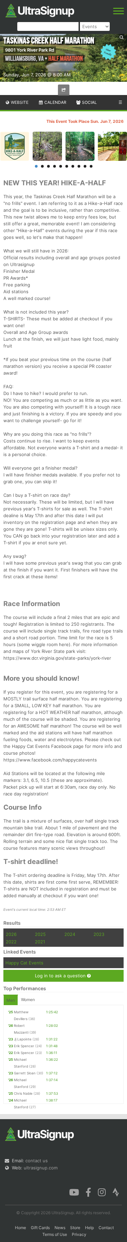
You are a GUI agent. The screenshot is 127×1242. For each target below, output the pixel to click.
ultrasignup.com (41, 1167)
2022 (11, 941)
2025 (40, 934)
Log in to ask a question (61, 975)
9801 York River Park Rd (29, 50)
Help (89, 1227)
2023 (98, 934)
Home (20, 1227)
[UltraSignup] (39, 10)
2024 (69, 934)
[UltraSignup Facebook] (88, 1191)
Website (19, 102)
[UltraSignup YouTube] (74, 1191)
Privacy (79, 1234)
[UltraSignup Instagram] (101, 1191)
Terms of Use (54, 1234)
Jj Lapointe (22, 1039)
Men (10, 1000)
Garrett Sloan (25, 1073)
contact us (36, 1160)
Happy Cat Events (24, 962)
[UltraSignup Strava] (116, 1191)
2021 (40, 941)
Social (89, 102)
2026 (11, 934)
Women (28, 999)
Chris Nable (23, 1093)
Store (75, 1227)
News (60, 1227)
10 (91, 166)
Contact (106, 1227)
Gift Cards (40, 1227)
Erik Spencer (24, 1046)
